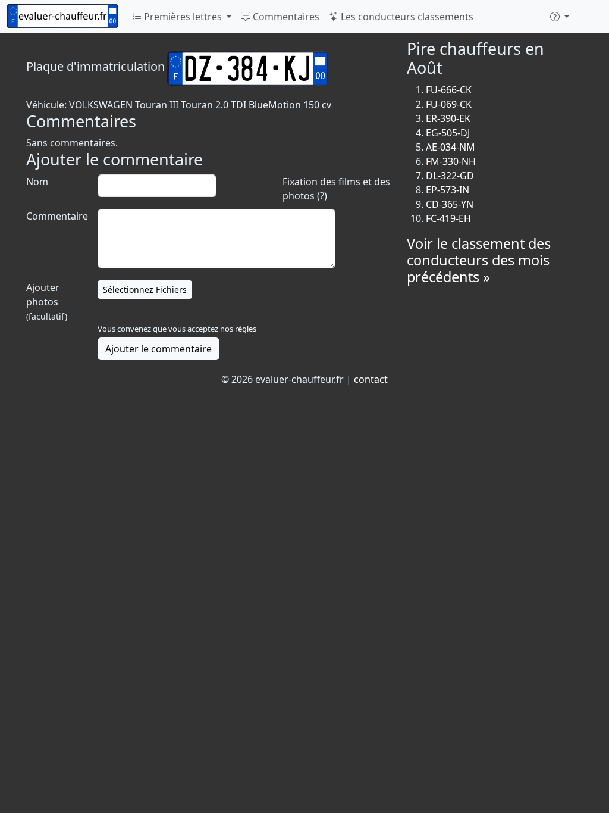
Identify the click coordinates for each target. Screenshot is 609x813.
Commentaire (56, 216)
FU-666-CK (449, 89)
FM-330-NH (451, 161)
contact (371, 379)
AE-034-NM (450, 147)
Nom (37, 181)
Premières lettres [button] (183, 16)
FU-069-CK (449, 104)
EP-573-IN (447, 189)
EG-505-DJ (448, 132)
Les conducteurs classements (405, 16)
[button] (559, 17)
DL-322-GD (450, 175)
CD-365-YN (449, 204)
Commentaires (284, 16)
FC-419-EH (448, 218)
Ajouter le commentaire (158, 348)
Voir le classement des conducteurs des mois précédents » (479, 260)
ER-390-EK (448, 118)
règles (245, 328)
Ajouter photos (46, 301)
